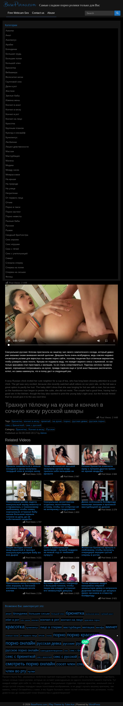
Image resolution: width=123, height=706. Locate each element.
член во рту (16, 671)
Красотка (10, 123)
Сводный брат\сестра (17, 235)
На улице (10, 188)
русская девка (79, 421)
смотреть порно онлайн (30, 663)
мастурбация (72, 627)
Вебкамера (11, 72)
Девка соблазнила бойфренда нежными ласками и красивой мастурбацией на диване (99, 504)
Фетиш (9, 276)
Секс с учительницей (17, 253)
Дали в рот (11, 86)
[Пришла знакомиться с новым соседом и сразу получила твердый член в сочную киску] (23, 455)
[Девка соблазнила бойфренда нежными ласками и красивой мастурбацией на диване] (99, 491)
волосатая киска (92, 614)
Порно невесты (14, 216)
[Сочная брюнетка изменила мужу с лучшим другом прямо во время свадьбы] (99, 455)
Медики (10, 165)
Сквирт (9, 258)
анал (8, 613)
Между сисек (12, 170)
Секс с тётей (12, 249)
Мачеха (10, 160)
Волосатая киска (14, 77)
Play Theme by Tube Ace (61, 704)
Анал (8, 35)
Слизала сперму (14, 262)
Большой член (13, 63)
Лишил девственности (17, 146)
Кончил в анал (13, 105)
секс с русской (33, 425)
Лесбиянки (11, 142)
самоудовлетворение (51, 650)
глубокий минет (107, 614)
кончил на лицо (72, 619)
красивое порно (92, 620)
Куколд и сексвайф (15, 132)
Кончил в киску (13, 109)
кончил (35, 620)
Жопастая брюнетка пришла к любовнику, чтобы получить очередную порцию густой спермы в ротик (98, 551)
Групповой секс (14, 81)
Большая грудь (13, 54)
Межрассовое (13, 174)
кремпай (45, 421)
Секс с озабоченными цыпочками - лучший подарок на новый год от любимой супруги (61, 551)
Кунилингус (11, 137)
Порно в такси (13, 207)
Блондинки (11, 49)
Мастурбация (13, 156)
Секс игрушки (13, 244)
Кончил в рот (12, 114)
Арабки (9, 44)
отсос (42, 635)
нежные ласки (12, 636)
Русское (10, 225)
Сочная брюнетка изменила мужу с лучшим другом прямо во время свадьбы (98, 468)
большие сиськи (39, 613)
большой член (57, 614)
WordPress (94, 704)
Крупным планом (15, 128)
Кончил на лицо (14, 119)
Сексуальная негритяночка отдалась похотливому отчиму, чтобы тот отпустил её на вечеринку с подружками (61, 505)
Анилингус (11, 40)
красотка (15, 626)
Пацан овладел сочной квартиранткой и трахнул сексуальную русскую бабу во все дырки (23, 551)
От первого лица (14, 197)
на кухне (57, 421)
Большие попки (14, 58)
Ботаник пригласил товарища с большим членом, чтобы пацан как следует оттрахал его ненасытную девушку (61, 587)
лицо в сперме (51, 627)
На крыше (11, 179)
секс (66, 651)
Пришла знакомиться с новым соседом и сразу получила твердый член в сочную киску (23, 468)
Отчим (9, 202)
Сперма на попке (15, 267)
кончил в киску (31, 421)
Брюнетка (11, 67)
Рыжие (9, 230)
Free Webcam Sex (18, 13)
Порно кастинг (13, 211)
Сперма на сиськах (16, 272)
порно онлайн (20, 643)
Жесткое (10, 91)
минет (111, 627)
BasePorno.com (20, 4)
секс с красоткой (44, 657)
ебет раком (25, 620)
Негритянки (12, 193)
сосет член (66, 664)
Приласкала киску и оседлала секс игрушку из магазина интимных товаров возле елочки (23, 587)
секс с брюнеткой (15, 425)
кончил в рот (49, 619)
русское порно (97, 421)
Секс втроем (12, 239)
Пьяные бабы (13, 221)
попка (49, 636)
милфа (100, 627)
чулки (31, 671)
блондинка (20, 613)
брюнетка (17, 421)
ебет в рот (12, 619)
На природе (12, 184)
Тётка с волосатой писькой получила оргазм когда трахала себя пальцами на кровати (59, 470)
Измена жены (13, 100)
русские (68, 643)
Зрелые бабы (13, 95)
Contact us (38, 13)
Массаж (10, 151)
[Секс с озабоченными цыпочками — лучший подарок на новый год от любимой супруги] (61, 536)
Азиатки (10, 30)
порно (67, 421)
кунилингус (32, 627)
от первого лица (28, 635)
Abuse (51, 13)
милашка (88, 627)
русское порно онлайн (22, 650)
